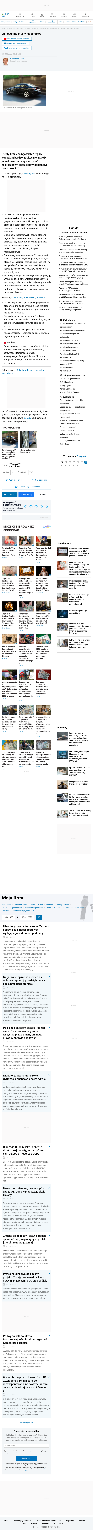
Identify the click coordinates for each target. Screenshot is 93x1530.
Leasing (34, 28)
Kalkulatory (69, 320)
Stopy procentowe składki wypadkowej (70, 415)
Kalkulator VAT (66, 357)
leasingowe (29, 173)
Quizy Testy (64, 444)
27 (74, 462)
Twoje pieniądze (51, 22)
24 (62, 462)
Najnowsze (74, 232)
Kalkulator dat (65, 371)
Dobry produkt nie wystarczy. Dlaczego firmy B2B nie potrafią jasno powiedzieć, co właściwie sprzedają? (71, 302)
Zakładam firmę (20, 905)
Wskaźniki (68, 396)
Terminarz (68, 456)
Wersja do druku (15, 480)
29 (82, 462)
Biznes (21, 22)
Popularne (64, 232)
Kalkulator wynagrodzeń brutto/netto (69, 335)
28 (78, 462)
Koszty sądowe (66, 385)
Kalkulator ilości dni (68, 367)
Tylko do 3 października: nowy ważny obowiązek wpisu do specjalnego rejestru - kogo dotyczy (73, 308)
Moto (60, 22)
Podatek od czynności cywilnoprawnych (68, 429)
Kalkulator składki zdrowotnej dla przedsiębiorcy (73, 325)
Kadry (15, 22)
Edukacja (81, 22)
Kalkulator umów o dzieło (70, 344)
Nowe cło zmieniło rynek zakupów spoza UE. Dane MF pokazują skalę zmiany (73, 270)
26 (70, 462)
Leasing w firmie (62, 905)
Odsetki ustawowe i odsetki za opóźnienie (72, 401)
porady (27, 418)
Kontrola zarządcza (67, 389)
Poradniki (6, 911)
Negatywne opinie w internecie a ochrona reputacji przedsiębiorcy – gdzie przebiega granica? (73, 244)
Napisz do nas (41, 480)
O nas (6, 1521)
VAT (31, 472)
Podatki (57, 908)
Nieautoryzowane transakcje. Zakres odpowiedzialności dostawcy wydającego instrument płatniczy (73, 238)
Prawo (41, 22)
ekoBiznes (79, 908)
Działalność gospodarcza (70, 379)
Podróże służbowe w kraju (70, 424)
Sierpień (81, 456)
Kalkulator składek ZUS (69, 354)
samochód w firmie (19, 472)
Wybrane (83, 232)
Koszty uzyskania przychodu (71, 420)
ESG (35, 911)
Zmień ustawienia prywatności (48, 1521)
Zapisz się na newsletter (30, 487)
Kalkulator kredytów (68, 351)
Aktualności (6, 905)
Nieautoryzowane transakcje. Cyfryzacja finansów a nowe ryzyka (73, 257)
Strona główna (7, 28)
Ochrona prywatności (22, 1521)
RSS (24, 1523)
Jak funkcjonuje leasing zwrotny (29, 297)
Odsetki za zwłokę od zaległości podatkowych (73, 408)
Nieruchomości (70, 22)
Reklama (45, 1523)
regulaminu (33, 1451)
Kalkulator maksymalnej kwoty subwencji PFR (72, 362)
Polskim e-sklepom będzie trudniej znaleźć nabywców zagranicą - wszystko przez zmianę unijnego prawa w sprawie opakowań (73, 251)
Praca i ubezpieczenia (34, 908)
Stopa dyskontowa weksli (70, 441)
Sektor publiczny (31, 22)
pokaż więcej (25, 1423)
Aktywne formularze (74, 375)
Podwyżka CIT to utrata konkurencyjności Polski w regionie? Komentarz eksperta (71, 289)
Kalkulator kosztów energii (70, 347)
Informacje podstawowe (47, 28)
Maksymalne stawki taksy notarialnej (70, 435)
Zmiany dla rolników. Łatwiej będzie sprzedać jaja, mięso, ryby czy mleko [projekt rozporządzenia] (73, 276)
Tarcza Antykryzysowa (21, 911)
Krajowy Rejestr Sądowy (70, 392)
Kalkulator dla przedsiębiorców (72, 330)
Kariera (82, 1521)
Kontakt (34, 1523)
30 (86, 462)
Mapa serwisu (60, 1523)
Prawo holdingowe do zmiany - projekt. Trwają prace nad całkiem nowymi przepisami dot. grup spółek (73, 283)
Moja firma (18, 28)
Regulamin (70, 1521)
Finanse (49, 905)
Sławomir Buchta (17, 59)
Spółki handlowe (66, 382)
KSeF (90, 22)
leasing (6, 472)
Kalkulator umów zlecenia (70, 340)
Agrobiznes (67, 908)
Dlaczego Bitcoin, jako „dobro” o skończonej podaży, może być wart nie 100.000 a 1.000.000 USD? (73, 264)
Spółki (32, 905)
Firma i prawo (64, 543)
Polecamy (62, 727)
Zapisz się (26, 1458)
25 (66, 462)
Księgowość (5, 22)
